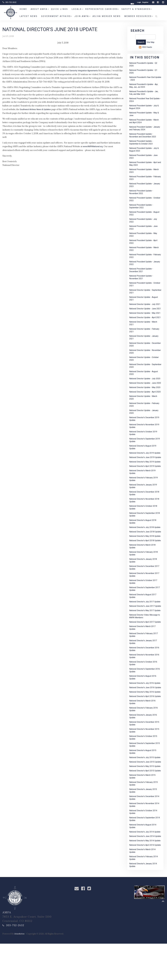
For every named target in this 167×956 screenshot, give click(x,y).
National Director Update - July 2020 (144, 378)
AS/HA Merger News (107, 16)
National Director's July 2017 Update (144, 601)
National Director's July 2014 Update (144, 832)
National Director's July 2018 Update (144, 527)
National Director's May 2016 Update (145, 692)
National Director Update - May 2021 (144, 313)
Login (139, 2)
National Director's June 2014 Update (145, 836)
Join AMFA (81, 16)
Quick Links (59, 9)
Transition (61, 70)
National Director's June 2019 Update (145, 457)
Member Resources (138, 16)
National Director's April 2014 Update (145, 845)
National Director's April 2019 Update (145, 466)
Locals (77, 9)
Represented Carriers (101, 9)
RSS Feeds (147, 47)
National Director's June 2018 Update (145, 532)
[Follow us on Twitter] (163, 2)
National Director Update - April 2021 (145, 317)
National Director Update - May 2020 (144, 387)
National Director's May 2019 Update (145, 462)
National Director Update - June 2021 (145, 308)
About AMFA (39, 9)
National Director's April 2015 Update (145, 770)
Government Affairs (56, 16)
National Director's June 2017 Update (145, 606)
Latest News (29, 16)
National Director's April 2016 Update (145, 696)
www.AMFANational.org (93, 146)
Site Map (150, 42)
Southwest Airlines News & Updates (35, 109)
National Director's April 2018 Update (145, 540)
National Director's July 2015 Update (144, 757)
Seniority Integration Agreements (84, 70)
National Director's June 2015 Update (145, 762)
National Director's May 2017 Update (145, 610)
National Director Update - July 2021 (144, 304)
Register (145, 2)
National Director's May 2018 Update (145, 536)
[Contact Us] (153, 2)
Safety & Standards (136, 9)
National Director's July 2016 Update (144, 683)
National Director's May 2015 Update (145, 766)
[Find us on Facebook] (158, 2)
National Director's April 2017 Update (145, 622)
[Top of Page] (163, 901)
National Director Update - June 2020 (145, 383)
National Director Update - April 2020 (145, 392)
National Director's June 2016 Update (145, 687)
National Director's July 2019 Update (144, 453)
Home (23, 9)
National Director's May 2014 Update (145, 840)
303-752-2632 (10, 2)
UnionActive (19, 934)
